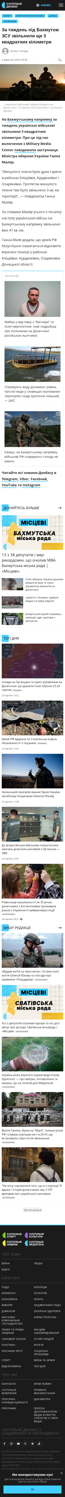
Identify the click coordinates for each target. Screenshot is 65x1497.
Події (5, 1287)
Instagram (31, 485)
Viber (24, 479)
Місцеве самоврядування (46, 1331)
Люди (38, 1263)
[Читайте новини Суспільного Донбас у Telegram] (32, 1443)
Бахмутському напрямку (30, 119)
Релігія (39, 1344)
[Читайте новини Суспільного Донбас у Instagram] (11, 1443)
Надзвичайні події (47, 1305)
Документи (42, 1399)
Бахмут (7, 16)
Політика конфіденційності (15, 1400)
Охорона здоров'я (47, 1311)
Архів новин (42, 1383)
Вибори (7, 1305)
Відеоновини (11, 1366)
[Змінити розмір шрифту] (60, 60)
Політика (8, 1344)
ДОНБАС (53, 16)
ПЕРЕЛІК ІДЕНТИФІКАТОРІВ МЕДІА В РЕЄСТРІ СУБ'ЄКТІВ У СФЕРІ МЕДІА (46, 1415)
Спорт (6, 1360)
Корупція (40, 1287)
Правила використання (44, 1391)
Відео (6, 1269)
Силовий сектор (14, 1339)
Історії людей (44, 1339)
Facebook (39, 479)
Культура (40, 1293)
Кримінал (9, 1293)
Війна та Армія (44, 1360)
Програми (9, 1408)
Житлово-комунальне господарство (12, 1320)
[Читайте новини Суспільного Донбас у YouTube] (18, 1443)
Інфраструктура (45, 1317)
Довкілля (8, 1311)
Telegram (10, 479)
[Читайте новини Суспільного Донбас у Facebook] (4, 1443)
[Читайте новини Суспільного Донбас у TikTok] (39, 1443)
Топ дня (40, 1366)
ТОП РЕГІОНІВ (10, 21)
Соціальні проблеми (41, 1352)
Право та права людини (13, 1331)
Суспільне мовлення (9, 1391)
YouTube (9, 485)
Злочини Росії (12, 1351)
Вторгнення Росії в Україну (30, 16)
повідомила (25, 150)
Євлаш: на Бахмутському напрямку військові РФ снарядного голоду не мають (31, 456)
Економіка (9, 1299)
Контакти (9, 1383)
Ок (32, 1489)
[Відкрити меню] (62, 5)
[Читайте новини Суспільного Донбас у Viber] (25, 1443)
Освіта (38, 1299)
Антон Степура (19, 51)
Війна (6, 1263)
